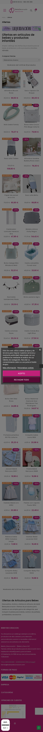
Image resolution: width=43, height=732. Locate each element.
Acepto (21, 373)
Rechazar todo (21, 379)
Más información (9, 368)
